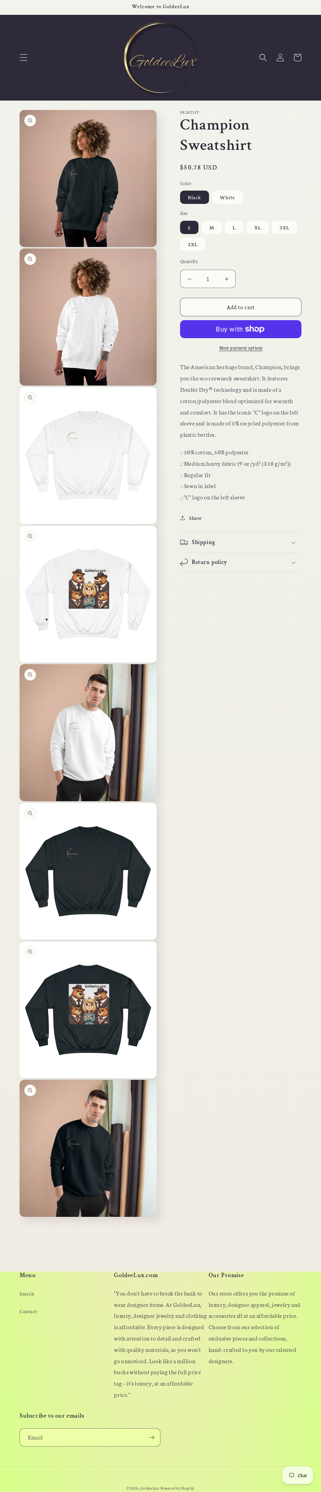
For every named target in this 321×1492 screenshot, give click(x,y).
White (227, 197)
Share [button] (195, 517)
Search (27, 1293)
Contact (28, 1311)
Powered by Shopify (177, 1488)
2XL (284, 227)
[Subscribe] (151, 1437)
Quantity (189, 261)
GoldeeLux (150, 1488)
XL (257, 227)
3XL (193, 244)
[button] (23, 57)
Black (194, 197)
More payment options (241, 348)
